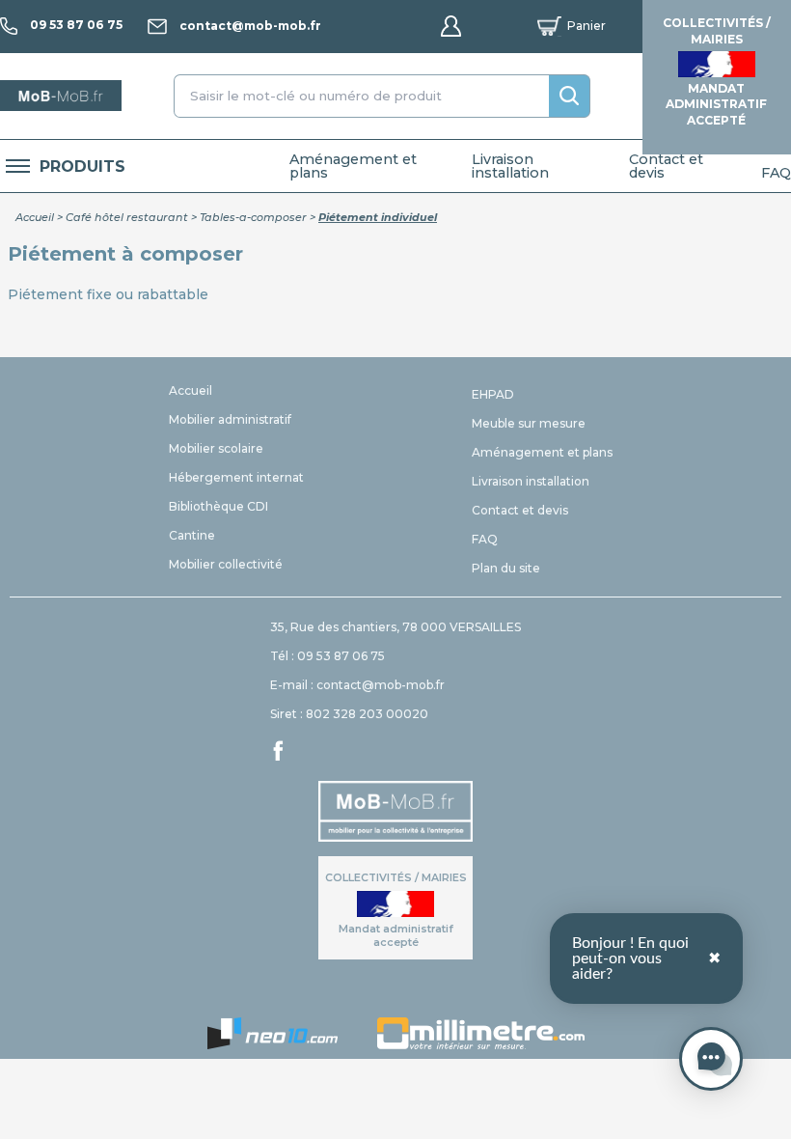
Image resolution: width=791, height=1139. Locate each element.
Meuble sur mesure (529, 423)
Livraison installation (510, 166)
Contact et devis (666, 166)
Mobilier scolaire (216, 448)
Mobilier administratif (230, 419)
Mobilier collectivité (226, 564)
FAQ (776, 172)
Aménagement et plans (353, 166)
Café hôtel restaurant (127, 217)
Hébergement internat (236, 477)
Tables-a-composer (253, 217)
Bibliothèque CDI (218, 506)
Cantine (192, 535)
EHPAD (493, 394)
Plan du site (506, 568)
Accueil (34, 217)
